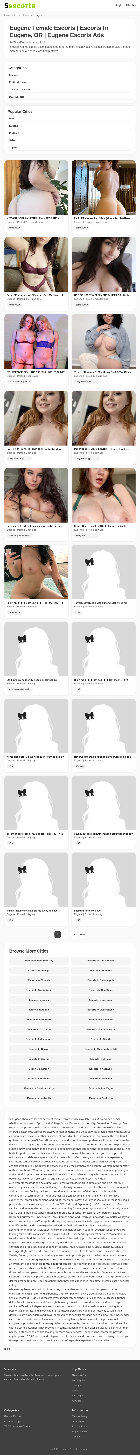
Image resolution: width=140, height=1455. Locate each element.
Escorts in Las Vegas (101, 1088)
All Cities (76, 1400)
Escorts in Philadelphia (100, 980)
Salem (12, 140)
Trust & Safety (79, 1416)
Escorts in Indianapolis (39, 1039)
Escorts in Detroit (39, 1068)
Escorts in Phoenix (39, 980)
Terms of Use (79, 1421)
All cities (131, 5)
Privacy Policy (79, 1426)
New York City (79, 1375)
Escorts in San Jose (101, 1000)
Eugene (13, 125)
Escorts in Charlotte (39, 1029)
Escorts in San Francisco (101, 1029)
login (119, 5)
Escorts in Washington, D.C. (101, 1049)
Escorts (13, 75)
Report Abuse (79, 1431)
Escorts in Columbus (101, 1019)
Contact (76, 1436)
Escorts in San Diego (101, 990)
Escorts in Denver (39, 1049)
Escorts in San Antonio (39, 990)
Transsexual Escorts (21, 89)
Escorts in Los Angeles (100, 960)
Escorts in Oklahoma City (39, 1088)
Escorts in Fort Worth (39, 1019)
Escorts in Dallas (39, 1000)
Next (82, 934)
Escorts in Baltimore (101, 1098)
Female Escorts (23, 15)
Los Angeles (78, 1380)
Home (7, 15)
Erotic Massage (18, 82)
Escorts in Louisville (39, 1098)
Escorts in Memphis (101, 1078)
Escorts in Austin (39, 1009)
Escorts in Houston (101, 970)
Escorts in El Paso (100, 1059)
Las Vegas (77, 1395)
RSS (7, 1349)
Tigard (13, 147)
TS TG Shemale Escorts (17, 1426)
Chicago (76, 1385)
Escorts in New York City (39, 960)
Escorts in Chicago (39, 970)
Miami (75, 1390)
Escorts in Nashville (101, 1068)
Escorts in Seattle (101, 1039)
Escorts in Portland (39, 1078)
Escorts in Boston (39, 1059)
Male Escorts (16, 96)
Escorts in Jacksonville (101, 1009)
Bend (12, 118)
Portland (14, 133)
